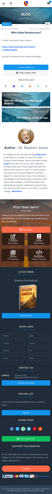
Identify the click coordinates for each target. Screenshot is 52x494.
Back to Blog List (26, 67)
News (8, 24)
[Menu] (3, 3)
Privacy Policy (14, 490)
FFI (30, 350)
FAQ (31, 358)
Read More (17, 191)
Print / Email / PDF (27, 73)
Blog (31, 336)
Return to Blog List (26, 18)
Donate (26, 468)
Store (5, 358)
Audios (32, 343)
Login (41, 490)
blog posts (41, 154)
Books (6, 336)
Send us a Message (26, 383)
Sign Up (26, 412)
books (6, 163)
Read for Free (26, 315)
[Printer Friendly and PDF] (47, 24)
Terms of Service (30, 490)
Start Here (26, 229)
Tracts (6, 343)
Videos (6, 350)
